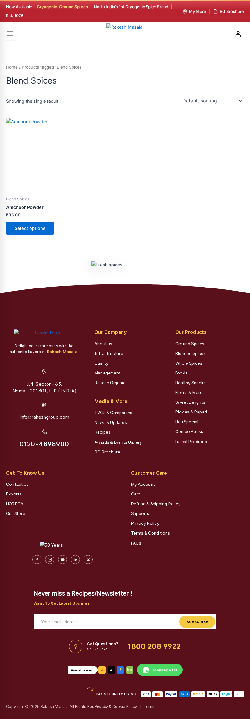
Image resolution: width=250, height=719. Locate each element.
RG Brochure (107, 451)
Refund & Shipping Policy (155, 503)
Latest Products (191, 441)
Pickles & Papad (191, 412)
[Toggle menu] (10, 33)
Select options (30, 228)
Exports (13, 494)
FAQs (136, 543)
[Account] (238, 34)
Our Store (15, 513)
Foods (181, 372)
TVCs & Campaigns (113, 412)
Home (12, 67)
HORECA (14, 503)
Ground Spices (190, 343)
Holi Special (186, 421)
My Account (143, 484)
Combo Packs (189, 431)
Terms (149, 706)
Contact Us (17, 484)
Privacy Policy (145, 523)
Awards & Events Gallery (118, 442)
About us (103, 343)
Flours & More (189, 392)
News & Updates (111, 422)
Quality (101, 363)
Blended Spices (190, 353)
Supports (140, 513)
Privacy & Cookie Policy (116, 706)
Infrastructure (109, 353)
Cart (135, 494)
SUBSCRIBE (197, 622)
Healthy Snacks (190, 382)
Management (107, 372)
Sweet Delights (190, 402)
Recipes (102, 432)
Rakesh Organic (110, 382)
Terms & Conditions (150, 533)
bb (129, 669)
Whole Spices (188, 363)
